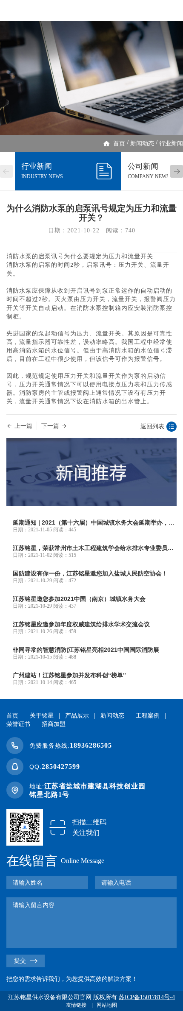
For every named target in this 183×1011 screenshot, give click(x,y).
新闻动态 (142, 143)
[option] (91, 78)
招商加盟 (54, 724)
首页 (119, 143)
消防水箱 (121, 350)
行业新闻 (171, 143)
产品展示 (77, 715)
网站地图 (107, 1005)
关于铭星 (42, 715)
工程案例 (148, 715)
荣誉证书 (18, 724)
